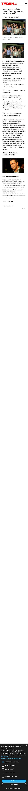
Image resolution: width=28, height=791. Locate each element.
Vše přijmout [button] (14, 781)
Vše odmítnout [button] (14, 784)
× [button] (26, 745)
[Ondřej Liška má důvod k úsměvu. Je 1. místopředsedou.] (13, 165)
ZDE (9, 155)
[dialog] (14, 767)
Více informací (4, 756)
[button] (14, 759)
